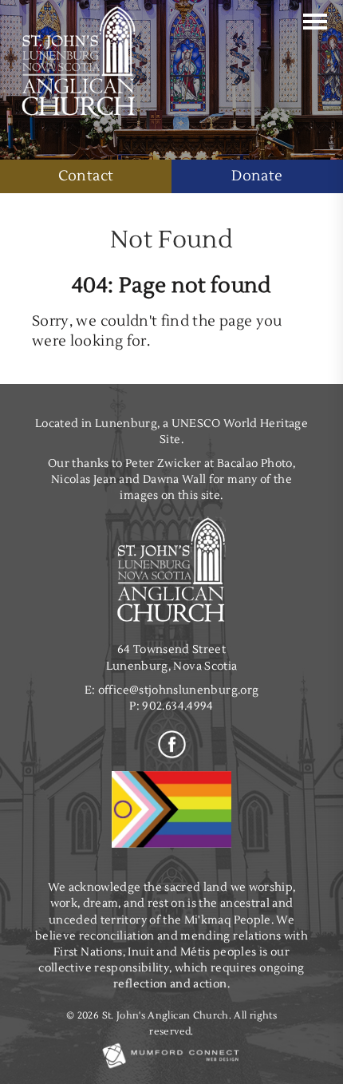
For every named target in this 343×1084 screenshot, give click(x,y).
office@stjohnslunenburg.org (178, 690)
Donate (256, 176)
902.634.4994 (177, 706)
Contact (85, 176)
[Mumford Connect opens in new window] (171, 1068)
